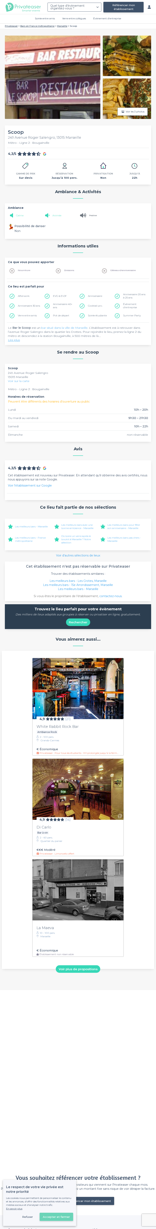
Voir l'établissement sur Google (30, 485)
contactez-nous (110, 596)
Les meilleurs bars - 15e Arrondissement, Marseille (78, 585)
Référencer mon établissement (123, 7)
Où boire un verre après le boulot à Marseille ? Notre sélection (76, 539)
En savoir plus (14, 1208)
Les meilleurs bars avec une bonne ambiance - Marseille (77, 526)
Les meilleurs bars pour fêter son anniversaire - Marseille (123, 526)
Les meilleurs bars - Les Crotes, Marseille (78, 581)
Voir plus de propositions (78, 969)
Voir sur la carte (18, 381)
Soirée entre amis (45, 18)
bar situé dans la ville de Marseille (64, 328)
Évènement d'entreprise (107, 18)
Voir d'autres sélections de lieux (78, 555)
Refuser (27, 1216)
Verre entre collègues (74, 18)
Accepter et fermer (56, 1216)
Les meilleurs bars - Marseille (31, 526)
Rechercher (78, 622)
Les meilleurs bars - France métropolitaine (30, 539)
